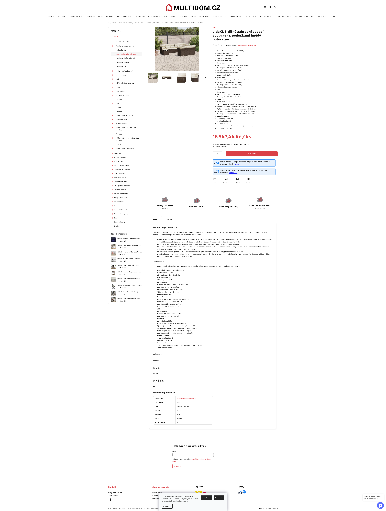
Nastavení (167, 506)
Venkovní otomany (123, 66)
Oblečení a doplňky (121, 214)
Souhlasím (219, 498)
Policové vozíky (121, 119)
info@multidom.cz (115, 493)
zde (188, 501)
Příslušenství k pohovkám (125, 148)
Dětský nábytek (121, 123)
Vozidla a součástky (121, 165)
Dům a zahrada (119, 173)
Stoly (118, 79)
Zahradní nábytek (122, 41)
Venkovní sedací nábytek (125, 46)
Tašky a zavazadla (121, 198)
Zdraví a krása (119, 202)
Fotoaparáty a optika (122, 186)
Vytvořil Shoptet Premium (269, 508)
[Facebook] (110, 499)
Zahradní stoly (121, 50)
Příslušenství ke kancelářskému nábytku (127, 139)
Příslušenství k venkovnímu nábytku (126, 128)
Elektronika (118, 153)
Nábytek (117, 36)
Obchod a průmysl (120, 182)
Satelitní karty (119, 222)
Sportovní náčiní (120, 177)
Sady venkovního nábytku (126, 54)
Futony (118, 144)
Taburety (119, 134)
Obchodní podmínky (158, 496)
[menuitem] (51, 16)
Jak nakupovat (157, 493)
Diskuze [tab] (169, 219)
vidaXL (215, 28)
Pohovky (119, 99)
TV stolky (119, 107)
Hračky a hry (118, 161)
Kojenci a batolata (121, 194)
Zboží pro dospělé (120, 206)
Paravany (119, 111)
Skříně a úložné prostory (125, 83)
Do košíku (253, 154)
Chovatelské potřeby (122, 169)
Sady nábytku (121, 75)
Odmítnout (206, 498)
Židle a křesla (121, 91)
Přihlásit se (177, 466)
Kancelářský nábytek (123, 95)
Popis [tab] (155, 219)
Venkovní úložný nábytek (125, 58)
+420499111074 (113, 495)
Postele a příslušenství (124, 71)
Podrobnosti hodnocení (247, 45)
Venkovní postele (122, 62)
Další (116, 218)
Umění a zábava (120, 190)
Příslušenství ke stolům (124, 115)
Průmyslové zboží (120, 157)
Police (118, 87)
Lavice (118, 103)
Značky (116, 226)
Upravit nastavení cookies (155, 508)
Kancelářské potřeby (122, 210)
